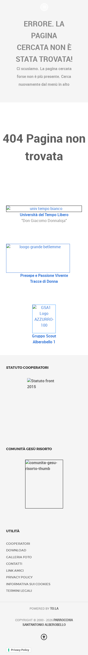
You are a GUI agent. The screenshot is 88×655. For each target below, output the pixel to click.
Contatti (14, 564)
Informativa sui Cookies (28, 584)
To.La (54, 608)
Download (16, 550)
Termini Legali (19, 591)
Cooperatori (18, 543)
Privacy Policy (19, 577)
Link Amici (15, 570)
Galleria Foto (19, 557)
